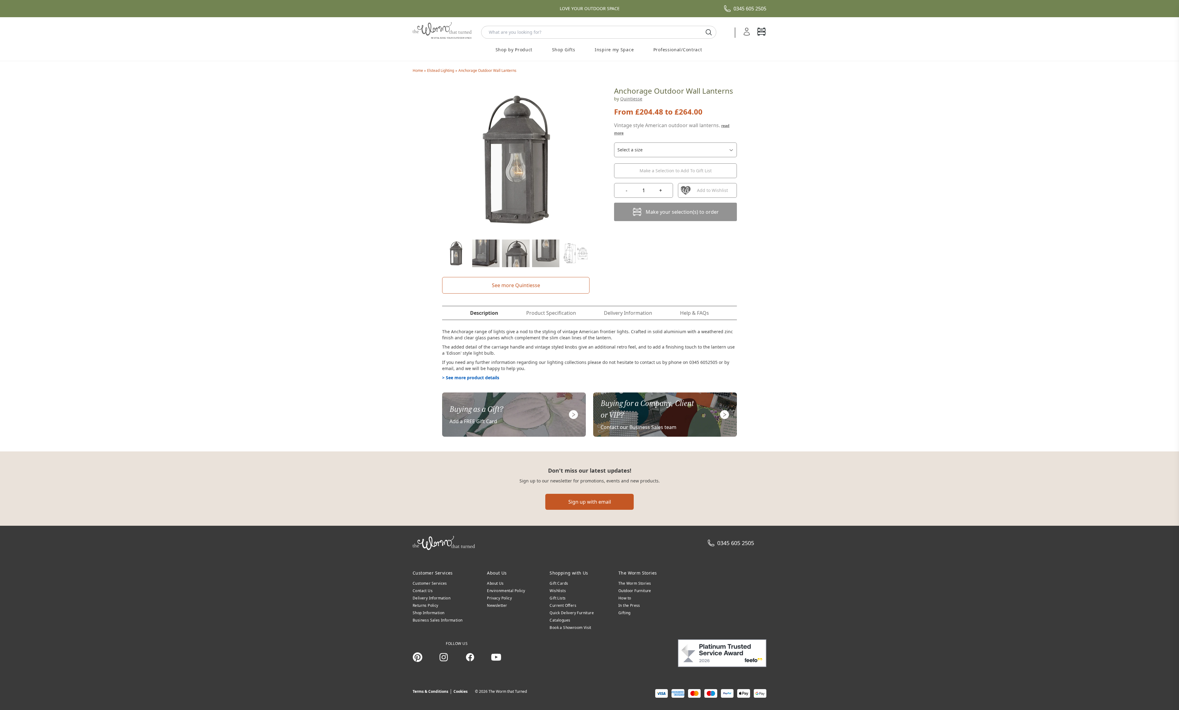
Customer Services (430, 583)
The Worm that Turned (507, 691)
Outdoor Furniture (634, 590)
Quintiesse (631, 99)
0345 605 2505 (749, 8)
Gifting (624, 612)
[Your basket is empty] (761, 32)
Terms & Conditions (430, 691)
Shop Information (428, 612)
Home (418, 70)
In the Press (629, 605)
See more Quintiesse (516, 285)
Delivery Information (431, 598)
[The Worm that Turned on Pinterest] (417, 657)
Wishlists (558, 590)
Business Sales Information (437, 620)
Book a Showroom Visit (570, 627)
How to (624, 598)
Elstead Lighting (440, 70)
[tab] (484, 313)
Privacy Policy (499, 598)
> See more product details (470, 377)
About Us (495, 583)
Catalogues (560, 620)
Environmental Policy (506, 590)
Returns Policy (425, 605)
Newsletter (497, 605)
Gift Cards (559, 583)
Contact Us (423, 590)
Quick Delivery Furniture (572, 612)
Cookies (460, 691)
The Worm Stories (634, 583)
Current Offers (563, 605)
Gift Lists (558, 598)
